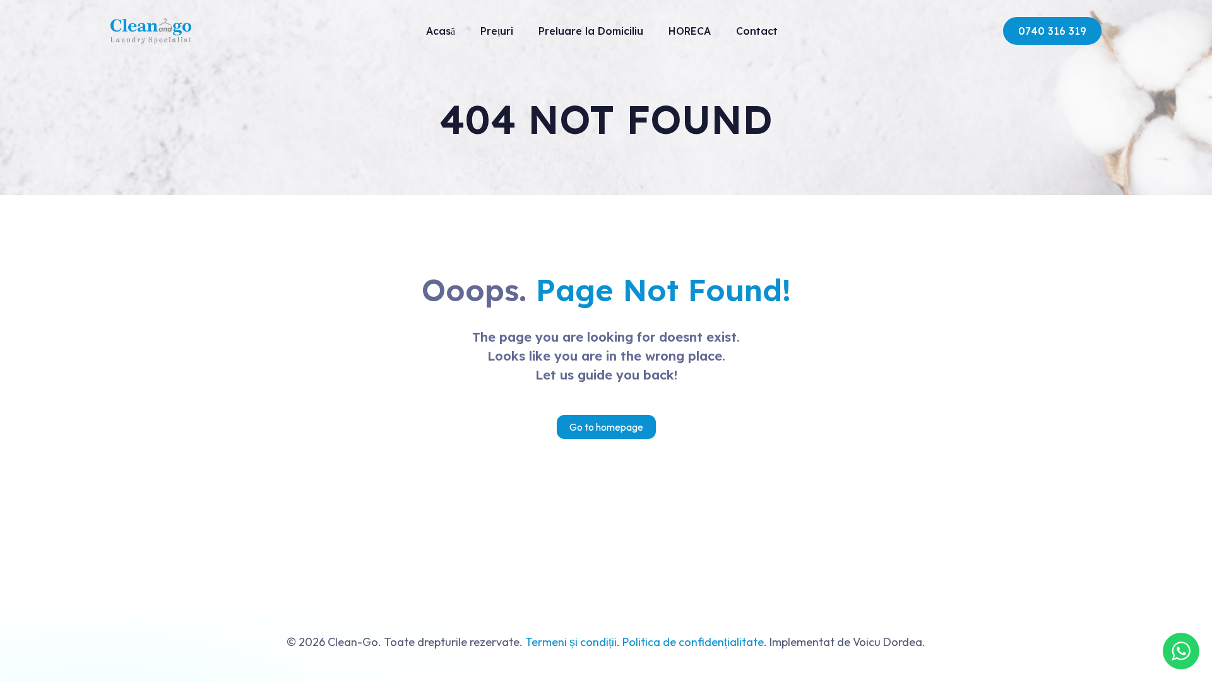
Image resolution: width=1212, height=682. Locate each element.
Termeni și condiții (571, 642)
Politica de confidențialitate (693, 642)
